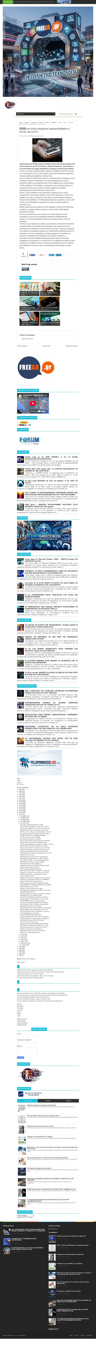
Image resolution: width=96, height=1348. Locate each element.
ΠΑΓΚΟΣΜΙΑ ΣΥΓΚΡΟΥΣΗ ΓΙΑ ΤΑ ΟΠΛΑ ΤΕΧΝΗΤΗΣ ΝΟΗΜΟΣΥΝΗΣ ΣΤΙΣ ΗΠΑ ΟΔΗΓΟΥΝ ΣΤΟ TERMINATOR (51, 727)
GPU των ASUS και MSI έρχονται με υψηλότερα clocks (73, 1245)
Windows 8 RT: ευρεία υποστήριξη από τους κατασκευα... (35, 877)
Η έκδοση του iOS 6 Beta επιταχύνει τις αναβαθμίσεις (34, 879)
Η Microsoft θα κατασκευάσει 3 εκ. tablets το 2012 (34, 858)
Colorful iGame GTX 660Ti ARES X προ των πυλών (34, 899)
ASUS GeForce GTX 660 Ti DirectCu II (30, 863)
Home (18, 778)
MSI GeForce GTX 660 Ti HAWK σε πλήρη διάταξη (34, 904)
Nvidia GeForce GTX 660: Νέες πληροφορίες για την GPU (36, 853)
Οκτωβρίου (24, 819)
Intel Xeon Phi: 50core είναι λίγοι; (29, 922)
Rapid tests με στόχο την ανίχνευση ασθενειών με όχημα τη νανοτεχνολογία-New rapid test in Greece (74, 1273)
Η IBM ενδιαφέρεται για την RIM (29, 886)
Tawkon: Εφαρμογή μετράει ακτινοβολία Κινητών (33, 842)
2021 (20, 798)
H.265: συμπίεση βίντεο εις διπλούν (29, 867)
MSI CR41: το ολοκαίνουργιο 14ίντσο (30, 932)
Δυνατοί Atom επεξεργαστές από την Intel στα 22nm (34, 826)
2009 (20, 950)
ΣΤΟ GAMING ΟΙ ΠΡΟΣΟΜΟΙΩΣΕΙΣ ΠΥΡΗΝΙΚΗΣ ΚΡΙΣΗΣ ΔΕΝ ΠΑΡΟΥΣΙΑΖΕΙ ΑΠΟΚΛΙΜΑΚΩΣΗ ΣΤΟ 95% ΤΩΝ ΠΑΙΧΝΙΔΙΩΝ (51, 494)
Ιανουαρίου (24, 945)
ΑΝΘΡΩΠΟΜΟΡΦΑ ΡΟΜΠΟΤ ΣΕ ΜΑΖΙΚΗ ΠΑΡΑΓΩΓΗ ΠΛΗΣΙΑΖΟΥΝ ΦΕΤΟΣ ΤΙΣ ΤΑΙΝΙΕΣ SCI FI (51, 704)
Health (19, 1014)
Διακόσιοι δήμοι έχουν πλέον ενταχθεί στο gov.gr (30, 973)
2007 (20, 953)
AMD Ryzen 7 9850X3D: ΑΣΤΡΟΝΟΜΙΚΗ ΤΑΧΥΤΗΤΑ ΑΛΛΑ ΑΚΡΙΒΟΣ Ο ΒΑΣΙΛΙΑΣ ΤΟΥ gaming (51, 505)
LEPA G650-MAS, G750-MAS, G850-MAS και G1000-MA (35, 885)
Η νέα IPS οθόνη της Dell (27, 876)
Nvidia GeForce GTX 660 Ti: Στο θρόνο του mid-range (34, 870)
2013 (20, 812)
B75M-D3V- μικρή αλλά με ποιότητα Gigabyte (32, 862)
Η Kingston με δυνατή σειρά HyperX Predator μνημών (34, 865)
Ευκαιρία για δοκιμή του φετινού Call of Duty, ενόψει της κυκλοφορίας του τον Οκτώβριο (41, 993)
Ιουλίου (23, 934)
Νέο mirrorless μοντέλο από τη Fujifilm (30, 839)
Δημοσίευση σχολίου (27, 338)
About (18, 780)
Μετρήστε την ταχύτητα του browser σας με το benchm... (35, 847)
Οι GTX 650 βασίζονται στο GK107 (29, 913)
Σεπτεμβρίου (24, 821)
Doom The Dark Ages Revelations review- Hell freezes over (33, 997)
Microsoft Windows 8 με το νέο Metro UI (31, 906)
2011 (20, 946)
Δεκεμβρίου (23, 816)
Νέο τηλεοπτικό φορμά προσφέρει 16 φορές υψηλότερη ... (35, 840)
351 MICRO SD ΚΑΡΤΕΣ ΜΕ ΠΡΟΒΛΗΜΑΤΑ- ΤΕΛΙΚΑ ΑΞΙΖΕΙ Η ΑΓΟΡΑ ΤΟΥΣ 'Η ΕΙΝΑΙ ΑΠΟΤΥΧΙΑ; (51, 626)
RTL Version (20, 784)
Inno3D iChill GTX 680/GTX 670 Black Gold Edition (34, 897)
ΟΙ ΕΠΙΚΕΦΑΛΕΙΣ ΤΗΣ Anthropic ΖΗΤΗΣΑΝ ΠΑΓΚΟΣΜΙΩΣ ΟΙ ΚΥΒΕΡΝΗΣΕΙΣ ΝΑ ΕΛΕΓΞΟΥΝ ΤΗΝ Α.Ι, (51, 608)
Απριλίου (23, 939)
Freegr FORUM (21, 1021)
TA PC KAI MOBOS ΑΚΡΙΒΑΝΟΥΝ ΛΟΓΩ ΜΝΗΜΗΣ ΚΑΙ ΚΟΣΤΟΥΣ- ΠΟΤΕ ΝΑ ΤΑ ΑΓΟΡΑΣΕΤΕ (51, 650)
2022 (20, 796)
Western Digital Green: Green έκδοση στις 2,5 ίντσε (34, 909)
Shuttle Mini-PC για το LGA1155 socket (31, 895)
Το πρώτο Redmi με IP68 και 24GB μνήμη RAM (30, 977)
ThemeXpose (22, 1335)
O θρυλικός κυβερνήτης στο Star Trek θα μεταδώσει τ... (35, 916)
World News (20, 1006)
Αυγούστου (23, 823)
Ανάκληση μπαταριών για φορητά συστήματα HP (71, 1236)
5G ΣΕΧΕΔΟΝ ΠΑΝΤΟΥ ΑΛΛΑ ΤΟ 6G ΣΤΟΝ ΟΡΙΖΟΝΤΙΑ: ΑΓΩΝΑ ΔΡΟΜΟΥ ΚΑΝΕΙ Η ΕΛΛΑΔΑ (27, 1248)
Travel (18, 1016)
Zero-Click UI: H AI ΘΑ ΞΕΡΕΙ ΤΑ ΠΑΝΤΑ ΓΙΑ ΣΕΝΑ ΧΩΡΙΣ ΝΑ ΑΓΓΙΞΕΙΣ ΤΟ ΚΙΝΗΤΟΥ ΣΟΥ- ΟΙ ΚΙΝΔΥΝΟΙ (51, 584)
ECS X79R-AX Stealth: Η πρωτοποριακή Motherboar (34, 860)
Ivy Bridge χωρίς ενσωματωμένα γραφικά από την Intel (35, 890)
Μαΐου (22, 937)
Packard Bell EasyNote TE (27, 892)
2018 (20, 803)
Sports (19, 1012)
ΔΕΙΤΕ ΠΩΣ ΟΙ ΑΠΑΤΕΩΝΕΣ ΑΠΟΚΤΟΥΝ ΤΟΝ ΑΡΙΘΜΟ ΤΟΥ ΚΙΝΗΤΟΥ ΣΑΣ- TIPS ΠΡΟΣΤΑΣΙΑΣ (74, 1301)
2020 (20, 800)
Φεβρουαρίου (24, 943)
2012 (20, 814)
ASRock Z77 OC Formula (27, 855)
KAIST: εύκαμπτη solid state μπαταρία (30, 869)
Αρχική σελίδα (46, 346)
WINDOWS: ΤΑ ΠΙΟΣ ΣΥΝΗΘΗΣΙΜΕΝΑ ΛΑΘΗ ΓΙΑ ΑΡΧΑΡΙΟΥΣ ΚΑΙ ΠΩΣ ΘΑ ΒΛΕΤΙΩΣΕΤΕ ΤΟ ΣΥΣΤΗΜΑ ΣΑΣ (51, 572)
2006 (20, 955)
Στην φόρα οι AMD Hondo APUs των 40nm (31, 824)
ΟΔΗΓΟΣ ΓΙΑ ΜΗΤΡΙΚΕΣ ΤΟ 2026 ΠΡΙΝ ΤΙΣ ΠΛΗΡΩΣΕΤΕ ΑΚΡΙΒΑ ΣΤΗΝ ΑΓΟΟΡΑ (31, 2)
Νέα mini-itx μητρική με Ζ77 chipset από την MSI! (33, 927)
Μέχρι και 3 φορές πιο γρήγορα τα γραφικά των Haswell (35, 893)
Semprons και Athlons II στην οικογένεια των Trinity (34, 872)
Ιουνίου (23, 936)
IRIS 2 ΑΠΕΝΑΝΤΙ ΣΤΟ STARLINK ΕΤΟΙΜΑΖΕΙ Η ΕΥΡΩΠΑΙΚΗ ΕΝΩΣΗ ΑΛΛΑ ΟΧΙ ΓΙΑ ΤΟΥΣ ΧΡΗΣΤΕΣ (51, 692)
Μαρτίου (23, 941)
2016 (20, 807)
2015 (20, 809)
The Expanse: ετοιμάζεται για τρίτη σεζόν (69, 1291)
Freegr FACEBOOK (22, 1023)
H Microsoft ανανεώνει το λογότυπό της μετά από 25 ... (35, 849)
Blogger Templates (7, 1335)
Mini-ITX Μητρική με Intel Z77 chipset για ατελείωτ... (34, 846)
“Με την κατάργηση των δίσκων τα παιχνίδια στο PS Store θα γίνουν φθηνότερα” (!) (40, 1001)
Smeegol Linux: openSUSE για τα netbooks (69, 1263)
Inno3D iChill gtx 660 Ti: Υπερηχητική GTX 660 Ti (33, 874)
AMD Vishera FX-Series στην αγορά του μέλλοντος (34, 830)
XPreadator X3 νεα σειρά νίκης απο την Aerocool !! (34, 856)
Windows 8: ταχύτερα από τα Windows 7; (31, 929)
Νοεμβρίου (24, 817)
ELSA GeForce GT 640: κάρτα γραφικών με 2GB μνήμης (35, 907)
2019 (20, 802)
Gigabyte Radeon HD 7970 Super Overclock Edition (34, 923)
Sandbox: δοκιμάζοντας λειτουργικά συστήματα (33, 835)
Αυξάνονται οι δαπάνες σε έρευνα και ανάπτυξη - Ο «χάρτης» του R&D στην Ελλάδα (40, 972)
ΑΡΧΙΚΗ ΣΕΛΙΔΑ (22, 1025)
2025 (20, 791)
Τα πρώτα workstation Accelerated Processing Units (34, 902)
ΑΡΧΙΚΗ (19, 1004)
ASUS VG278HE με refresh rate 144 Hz (31, 914)
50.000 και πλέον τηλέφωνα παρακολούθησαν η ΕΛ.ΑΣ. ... (36, 832)
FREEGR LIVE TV (22, 1019)
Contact (19, 782)
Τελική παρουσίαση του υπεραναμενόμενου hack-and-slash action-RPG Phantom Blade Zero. (42, 995)
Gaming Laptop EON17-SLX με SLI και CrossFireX (34, 851)
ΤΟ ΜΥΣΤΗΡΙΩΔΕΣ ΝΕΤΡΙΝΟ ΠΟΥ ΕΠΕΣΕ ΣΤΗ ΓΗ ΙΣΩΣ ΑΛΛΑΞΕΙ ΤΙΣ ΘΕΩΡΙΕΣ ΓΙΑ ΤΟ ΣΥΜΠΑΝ (51, 739)
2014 (20, 810)
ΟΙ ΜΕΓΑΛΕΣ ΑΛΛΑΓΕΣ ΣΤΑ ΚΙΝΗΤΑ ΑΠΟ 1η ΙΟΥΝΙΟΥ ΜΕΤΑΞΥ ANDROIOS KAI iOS (72, 1310)
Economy (19, 1010)
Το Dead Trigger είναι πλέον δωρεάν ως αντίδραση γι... (35, 918)
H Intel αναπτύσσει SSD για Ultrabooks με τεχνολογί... (35, 911)
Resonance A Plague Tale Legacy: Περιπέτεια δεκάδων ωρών (34, 999)
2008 (20, 952)
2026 (20, 789)
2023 (20, 795)
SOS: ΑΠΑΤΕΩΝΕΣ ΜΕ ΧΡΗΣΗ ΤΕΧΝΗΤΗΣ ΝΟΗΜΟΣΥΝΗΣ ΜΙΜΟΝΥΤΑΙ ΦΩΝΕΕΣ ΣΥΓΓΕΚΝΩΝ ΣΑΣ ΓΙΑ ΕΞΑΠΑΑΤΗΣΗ (28, 1230)
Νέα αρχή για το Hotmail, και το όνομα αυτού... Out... (34, 925)
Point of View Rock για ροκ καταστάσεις (31, 881)
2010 (20, 948)
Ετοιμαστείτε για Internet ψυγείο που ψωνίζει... (70, 1254)
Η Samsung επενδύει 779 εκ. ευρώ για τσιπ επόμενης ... (35, 828)
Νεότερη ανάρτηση (22, 346)
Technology (20, 1008)
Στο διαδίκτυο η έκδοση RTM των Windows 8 (32, 920)
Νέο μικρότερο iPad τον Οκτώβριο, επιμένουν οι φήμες (35, 833)
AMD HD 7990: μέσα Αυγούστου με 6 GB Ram (32, 930)
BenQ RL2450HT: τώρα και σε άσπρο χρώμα (32, 900)
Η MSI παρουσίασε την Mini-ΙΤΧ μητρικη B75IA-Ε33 (34, 883)
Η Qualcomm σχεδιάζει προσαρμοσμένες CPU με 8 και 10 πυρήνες (35, 975)
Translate (30, 1217)
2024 (20, 793)
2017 (20, 805)
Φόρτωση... (20, 985)
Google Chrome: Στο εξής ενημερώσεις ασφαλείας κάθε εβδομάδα (35, 970)
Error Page (89, 1335)
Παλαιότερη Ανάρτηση (72, 346)
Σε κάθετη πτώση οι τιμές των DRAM (30, 837)
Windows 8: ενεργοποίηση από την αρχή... (31, 888)
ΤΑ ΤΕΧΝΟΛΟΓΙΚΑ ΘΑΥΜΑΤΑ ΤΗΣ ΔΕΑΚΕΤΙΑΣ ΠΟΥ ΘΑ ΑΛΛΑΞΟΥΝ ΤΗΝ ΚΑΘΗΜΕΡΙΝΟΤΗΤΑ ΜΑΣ (73, 1319)
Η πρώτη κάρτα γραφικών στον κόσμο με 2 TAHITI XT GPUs (36, 844)
